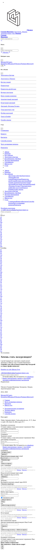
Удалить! (4, 454)
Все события (9, 155)
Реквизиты (4, 147)
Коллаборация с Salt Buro (13, 159)
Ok (2, 546)
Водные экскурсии (7, 92)
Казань (12, 64)
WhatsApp (24, 470)
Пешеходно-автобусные (8, 89)
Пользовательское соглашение (14, 408)
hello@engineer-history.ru (20, 210)
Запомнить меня (8, 498)
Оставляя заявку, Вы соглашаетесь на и (18, 378)
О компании (5, 130)
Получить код (5, 460)
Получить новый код (7, 484)
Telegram (19, 470)
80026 (6, 373)
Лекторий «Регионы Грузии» (10, 106)
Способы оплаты (6, 141)
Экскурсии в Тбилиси (8, 79)
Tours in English (6, 116)
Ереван (24, 64)
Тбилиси (18, 64)
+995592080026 (8, 471)
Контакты (4, 137)
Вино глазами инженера (8, 96)
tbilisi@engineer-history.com (20, 373)
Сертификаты (9, 162)
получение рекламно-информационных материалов (17, 379)
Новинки (8, 153)
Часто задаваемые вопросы (9, 144)
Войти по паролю (6, 463)
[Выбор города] (9, 52)
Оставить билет (6, 452)
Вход (3, 501)
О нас (6, 165)
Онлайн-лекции (6, 120)
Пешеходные (5, 85)
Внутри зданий (6, 82)
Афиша (7, 152)
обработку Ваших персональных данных (18, 377)
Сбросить (4, 526)
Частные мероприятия (12, 160)
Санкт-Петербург (6, 63)
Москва (4, 62)
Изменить (4, 476)
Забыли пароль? (6, 499)
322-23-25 (7, 210)
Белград (30, 64)
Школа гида (8, 164)
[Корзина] (4, 65)
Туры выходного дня (7, 109)
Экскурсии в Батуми (7, 75)
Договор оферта (10, 410)
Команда (3, 134)
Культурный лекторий (8, 103)
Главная (7, 400)
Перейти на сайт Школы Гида (10, 369)
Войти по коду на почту (8, 505)
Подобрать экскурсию (8, 208)
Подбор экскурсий (7, 113)
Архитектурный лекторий (9, 99)
